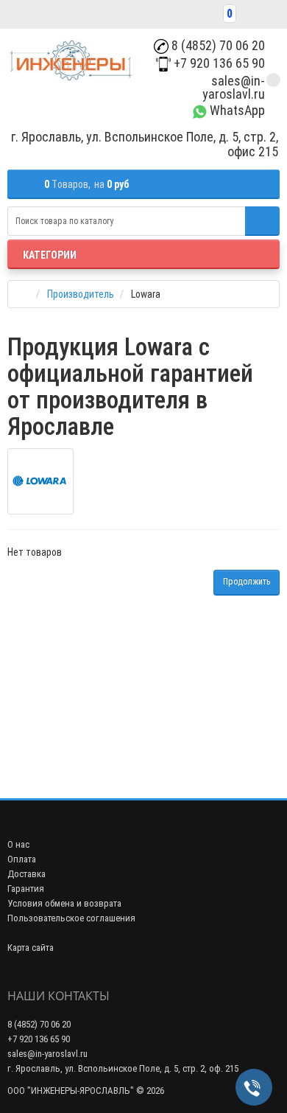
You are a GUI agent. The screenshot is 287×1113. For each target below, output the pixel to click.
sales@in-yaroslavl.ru (233, 87)
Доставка (26, 873)
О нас (18, 844)
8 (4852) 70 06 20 (217, 45)
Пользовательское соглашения (71, 918)
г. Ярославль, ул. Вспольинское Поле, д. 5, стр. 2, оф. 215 (122, 1068)
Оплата (21, 859)
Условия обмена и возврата (64, 903)
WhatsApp (236, 110)
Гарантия (25, 888)
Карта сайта (30, 947)
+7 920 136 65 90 (218, 63)
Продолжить (246, 581)
